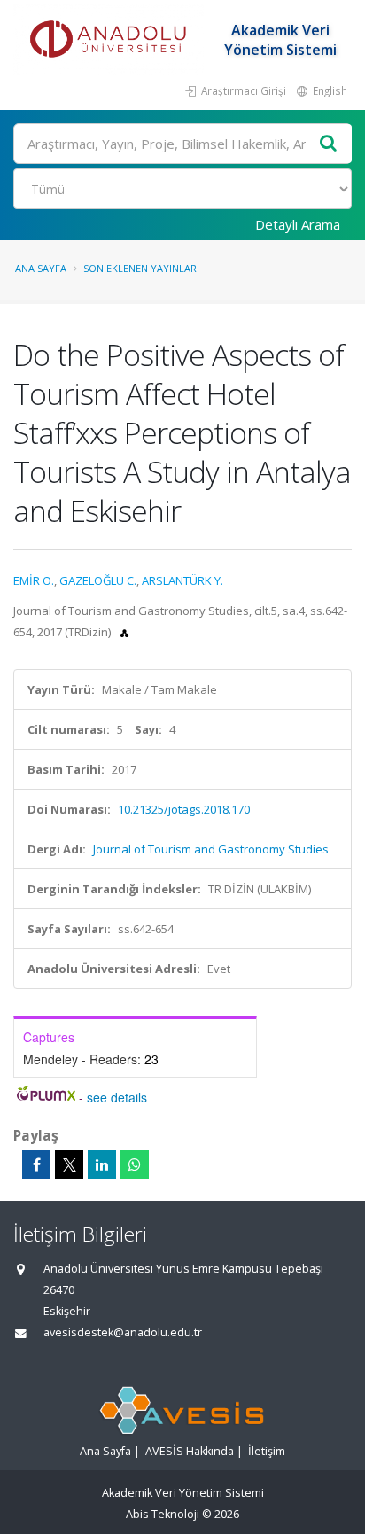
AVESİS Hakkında (189, 1451)
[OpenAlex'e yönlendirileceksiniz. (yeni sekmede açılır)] (124, 632)
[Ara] (329, 144)
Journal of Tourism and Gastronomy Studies (211, 849)
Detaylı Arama (297, 224)
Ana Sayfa (40, 268)
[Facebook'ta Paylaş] (36, 1164)
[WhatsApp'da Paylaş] (134, 1164)
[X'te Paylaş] (69, 1164)
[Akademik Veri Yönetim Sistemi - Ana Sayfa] (110, 40)
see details (117, 1097)
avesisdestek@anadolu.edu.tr (122, 1332)
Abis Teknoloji (162, 1514)
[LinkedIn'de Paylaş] (102, 1164)
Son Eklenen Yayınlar (140, 268)
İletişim (266, 1451)
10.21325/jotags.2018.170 (184, 809)
